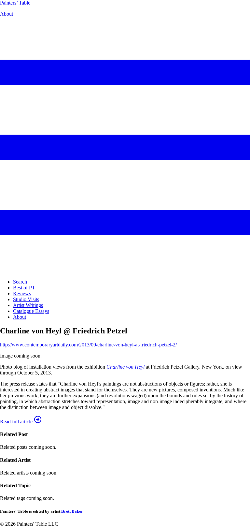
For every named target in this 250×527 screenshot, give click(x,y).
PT (15, 3)
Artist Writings (28, 305)
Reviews (22, 293)
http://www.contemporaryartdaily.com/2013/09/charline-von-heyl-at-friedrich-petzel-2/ (88, 344)
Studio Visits (26, 299)
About (6, 14)
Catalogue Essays (31, 311)
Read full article (17, 421)
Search (20, 282)
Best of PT (24, 287)
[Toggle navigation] (125, 270)
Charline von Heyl (125, 367)
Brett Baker (72, 511)
